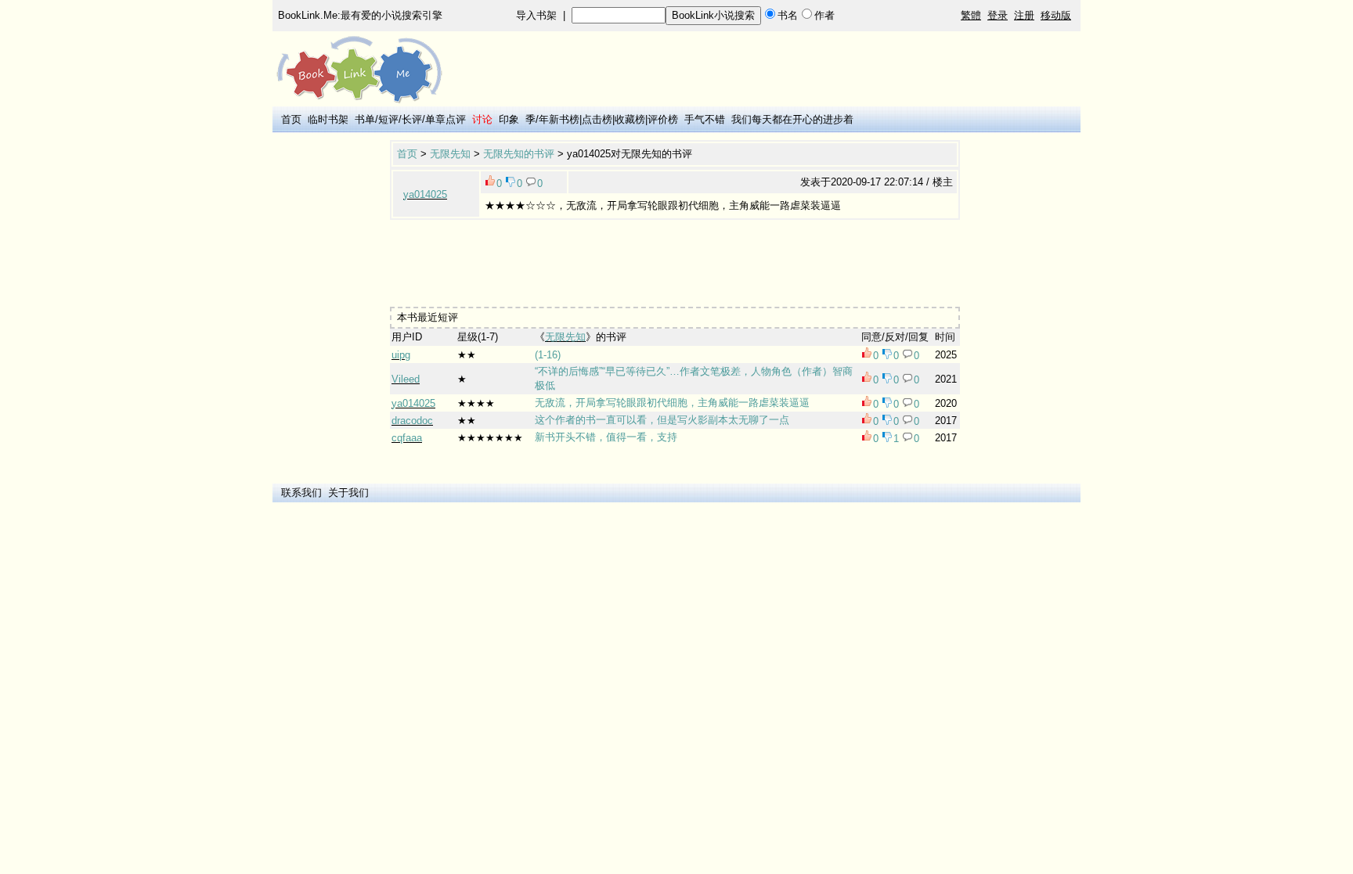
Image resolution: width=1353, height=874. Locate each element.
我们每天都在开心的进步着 (792, 119)
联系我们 (301, 492)
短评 (388, 119)
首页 (291, 119)
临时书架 (328, 119)
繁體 (971, 15)
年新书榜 (559, 119)
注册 (1024, 15)
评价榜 (663, 119)
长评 (412, 119)
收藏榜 (630, 119)
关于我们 (348, 492)
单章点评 (445, 119)
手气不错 (704, 119)
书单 (365, 119)
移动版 (1056, 15)
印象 (509, 119)
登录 (997, 15)
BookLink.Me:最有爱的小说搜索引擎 (360, 15)
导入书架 (536, 15)
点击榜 (597, 119)
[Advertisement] (675, 260)
